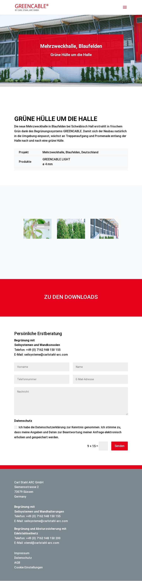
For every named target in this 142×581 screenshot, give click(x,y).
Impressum (21, 553)
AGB (17, 562)
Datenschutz (23, 558)
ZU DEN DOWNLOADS (71, 297)
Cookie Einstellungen (28, 567)
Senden (119, 446)
